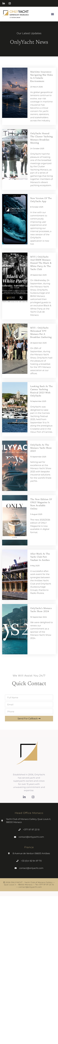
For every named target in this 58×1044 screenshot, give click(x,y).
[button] (52, 14)
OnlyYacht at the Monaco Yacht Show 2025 (41, 448)
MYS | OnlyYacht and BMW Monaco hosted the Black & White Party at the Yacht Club (40, 263)
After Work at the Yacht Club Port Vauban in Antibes (40, 557)
